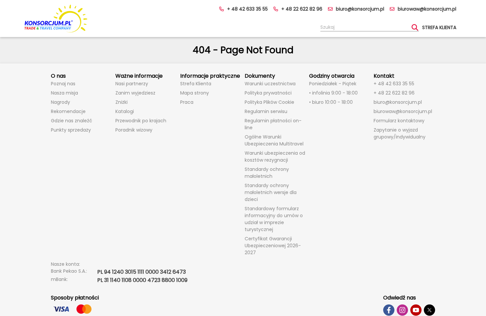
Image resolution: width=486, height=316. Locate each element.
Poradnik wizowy (133, 130)
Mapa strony (194, 93)
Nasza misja (64, 93)
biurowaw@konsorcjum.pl (427, 9)
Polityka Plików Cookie (269, 102)
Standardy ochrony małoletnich (267, 172)
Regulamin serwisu (266, 111)
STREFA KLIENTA (439, 27)
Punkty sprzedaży (71, 130)
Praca (186, 102)
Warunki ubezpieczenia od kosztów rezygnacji (275, 156)
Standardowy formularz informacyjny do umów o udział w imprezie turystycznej (274, 219)
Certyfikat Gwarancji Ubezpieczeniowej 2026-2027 (273, 245)
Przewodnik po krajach (140, 120)
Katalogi (124, 111)
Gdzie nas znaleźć (71, 120)
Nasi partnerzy (131, 83)
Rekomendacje (68, 111)
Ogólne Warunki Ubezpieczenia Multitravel (274, 140)
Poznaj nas (63, 83)
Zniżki (121, 102)
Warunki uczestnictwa (270, 83)
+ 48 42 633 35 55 (247, 9)
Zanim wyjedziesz (135, 93)
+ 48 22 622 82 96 (301, 9)
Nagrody (60, 102)
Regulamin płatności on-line (273, 124)
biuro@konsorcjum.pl (360, 9)
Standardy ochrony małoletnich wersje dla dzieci (271, 192)
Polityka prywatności (268, 93)
